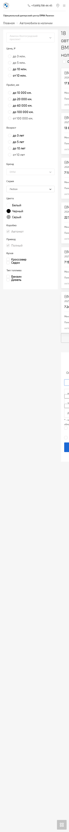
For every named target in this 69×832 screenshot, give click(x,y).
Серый (16, 217)
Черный (17, 211)
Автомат (17, 231)
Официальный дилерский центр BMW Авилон (28, 15)
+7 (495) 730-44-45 (41, 5)
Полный (16, 245)
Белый (16, 205)
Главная (9, 23)
